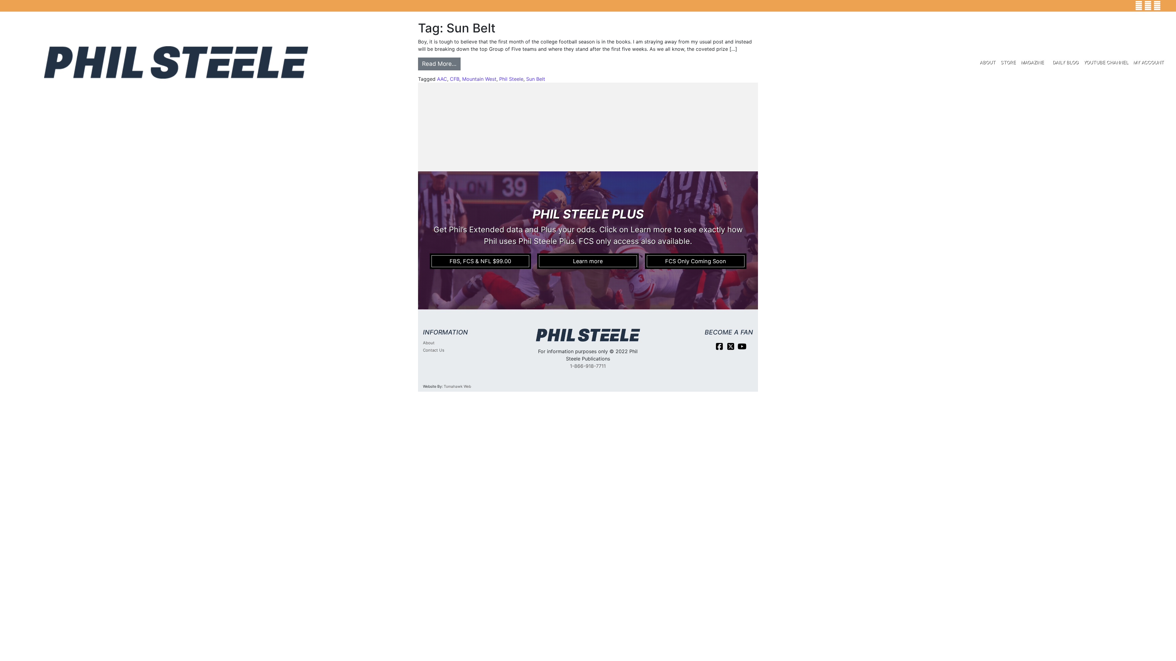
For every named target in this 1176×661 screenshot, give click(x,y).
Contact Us (433, 350)
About (988, 62)
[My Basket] (1167, 6)
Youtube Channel (1106, 62)
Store (1008, 62)
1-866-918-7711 (588, 366)
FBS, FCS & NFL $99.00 (480, 261)
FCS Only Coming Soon (695, 261)
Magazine (1032, 62)
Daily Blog (1066, 62)
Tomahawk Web (457, 386)
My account (1148, 62)
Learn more (588, 261)
